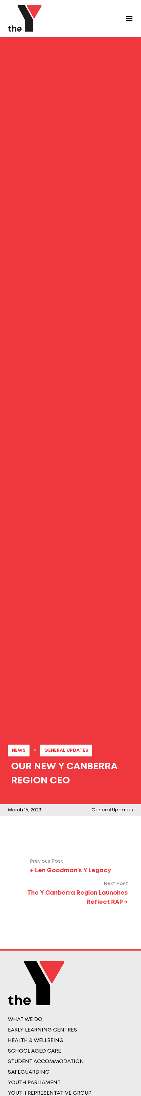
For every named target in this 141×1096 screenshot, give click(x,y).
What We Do (25, 1019)
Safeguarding (29, 1072)
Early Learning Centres (42, 1030)
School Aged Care (34, 1051)
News (19, 750)
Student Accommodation (46, 1061)
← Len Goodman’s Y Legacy (70, 870)
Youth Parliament (34, 1082)
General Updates (66, 750)
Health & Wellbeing (36, 1040)
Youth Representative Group (49, 1093)
